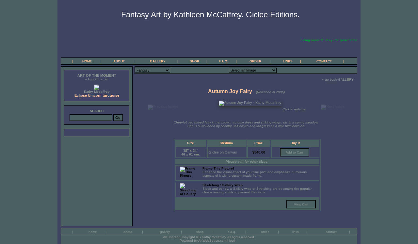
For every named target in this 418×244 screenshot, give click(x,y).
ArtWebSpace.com (212, 240)
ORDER (255, 61)
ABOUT (119, 61)
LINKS (288, 61)
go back (331, 79)
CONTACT (324, 61)
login (232, 240)
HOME (87, 61)
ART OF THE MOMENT (96, 75)
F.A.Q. (223, 61)
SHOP (194, 61)
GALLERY (158, 61)
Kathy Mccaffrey (97, 91)
